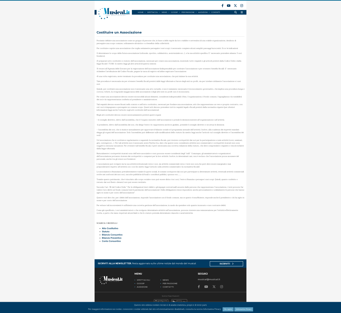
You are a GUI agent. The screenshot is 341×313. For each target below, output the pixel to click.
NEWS (166, 280)
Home (140, 12)
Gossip (174, 12)
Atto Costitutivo (110, 228)
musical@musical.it (209, 279)
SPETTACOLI (143, 280)
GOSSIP (141, 283)
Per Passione (188, 12)
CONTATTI (168, 287)
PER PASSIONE (170, 283)
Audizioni (203, 12)
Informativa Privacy (243, 309)
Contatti (215, 12)
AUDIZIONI (142, 287)
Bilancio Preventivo (111, 238)
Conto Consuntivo (111, 241)
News (164, 12)
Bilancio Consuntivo (112, 234)
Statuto (105, 231)
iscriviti (225, 263)
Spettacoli (152, 12)
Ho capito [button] (228, 309)
